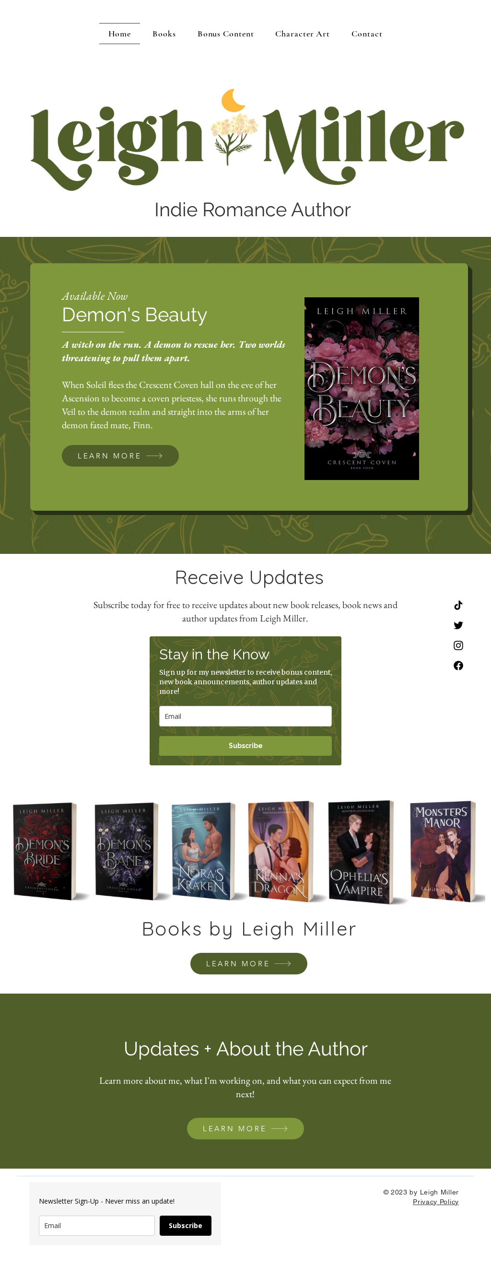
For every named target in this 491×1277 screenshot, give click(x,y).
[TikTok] (458, 605)
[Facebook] (458, 665)
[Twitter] (458, 625)
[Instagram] (458, 645)
